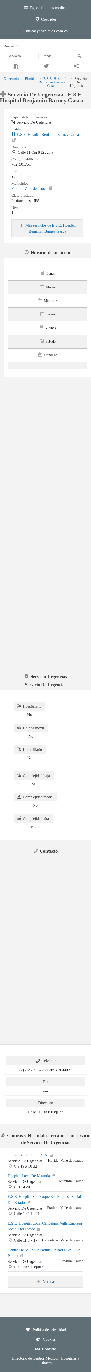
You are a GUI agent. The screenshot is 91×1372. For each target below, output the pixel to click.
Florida (30, 78)
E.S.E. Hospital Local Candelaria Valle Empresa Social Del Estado (45, 1226)
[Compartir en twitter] (45, 65)
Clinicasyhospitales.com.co (45, 31)
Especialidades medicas (48, 8)
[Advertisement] (45, 424)
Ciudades (48, 19)
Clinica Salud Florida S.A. (28, 1155)
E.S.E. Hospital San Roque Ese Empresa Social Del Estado (44, 1199)
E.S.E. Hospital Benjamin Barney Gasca (52, 82)
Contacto (48, 1349)
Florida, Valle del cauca (29, 188)
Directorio (11, 78)
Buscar (9, 46)
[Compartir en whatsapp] (76, 65)
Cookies (49, 1339)
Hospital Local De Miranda (29, 1176)
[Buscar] (80, 56)
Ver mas (48, 1281)
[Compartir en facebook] (15, 65)
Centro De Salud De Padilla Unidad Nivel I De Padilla (44, 1253)
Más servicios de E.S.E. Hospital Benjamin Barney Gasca (50, 228)
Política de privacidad (49, 1330)
